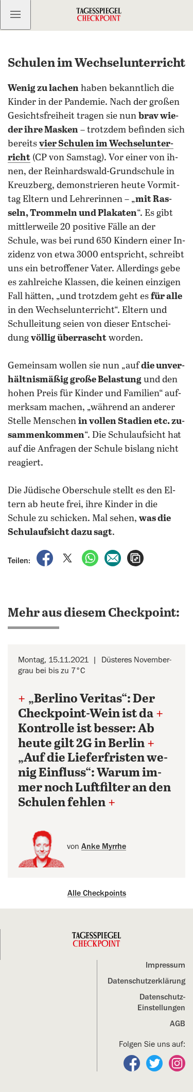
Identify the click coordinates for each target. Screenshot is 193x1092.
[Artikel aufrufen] (135, 557)
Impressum (165, 965)
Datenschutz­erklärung (146, 981)
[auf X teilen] (68, 557)
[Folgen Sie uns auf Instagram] (177, 1063)
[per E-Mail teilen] (113, 557)
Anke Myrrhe (103, 846)
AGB (177, 1024)
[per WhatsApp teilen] (91, 557)
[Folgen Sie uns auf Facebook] (133, 1063)
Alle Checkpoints (96, 893)
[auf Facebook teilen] (46, 557)
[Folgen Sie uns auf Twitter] (155, 1063)
